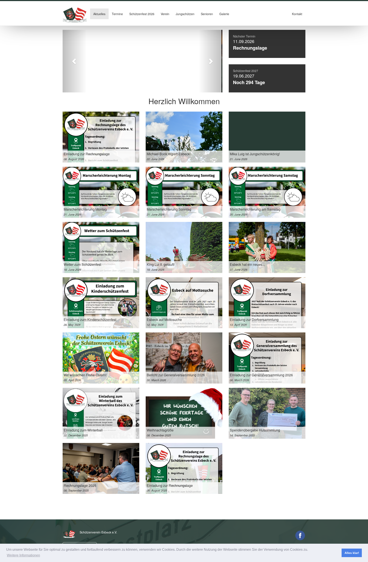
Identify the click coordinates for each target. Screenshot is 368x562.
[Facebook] (300, 535)
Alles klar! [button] (352, 553)
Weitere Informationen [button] (23, 555)
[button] (75, 61)
